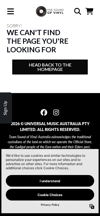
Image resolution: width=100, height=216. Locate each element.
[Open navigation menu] (10, 11)
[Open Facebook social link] (44, 112)
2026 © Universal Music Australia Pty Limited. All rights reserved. (50, 126)
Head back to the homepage (50, 67)
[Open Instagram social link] (56, 112)
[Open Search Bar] (77, 11)
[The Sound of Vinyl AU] (50, 11)
